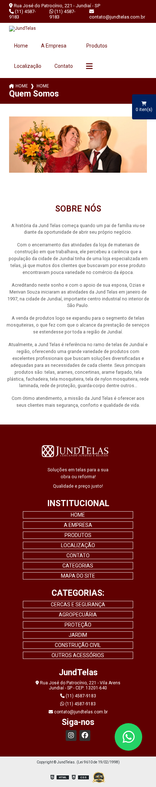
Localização (27, 66)
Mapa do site (78, 576)
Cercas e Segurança (78, 604)
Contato (63, 66)
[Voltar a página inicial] (78, 29)
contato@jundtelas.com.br (117, 17)
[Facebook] (84, 735)
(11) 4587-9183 (22, 14)
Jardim (78, 635)
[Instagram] (71, 735)
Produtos (96, 46)
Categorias (77, 566)
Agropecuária (78, 615)
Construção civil (78, 645)
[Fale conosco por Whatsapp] (128, 737)
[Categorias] (89, 66)
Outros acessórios (78, 655)
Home (21, 46)
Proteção (78, 625)
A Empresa (54, 46)
